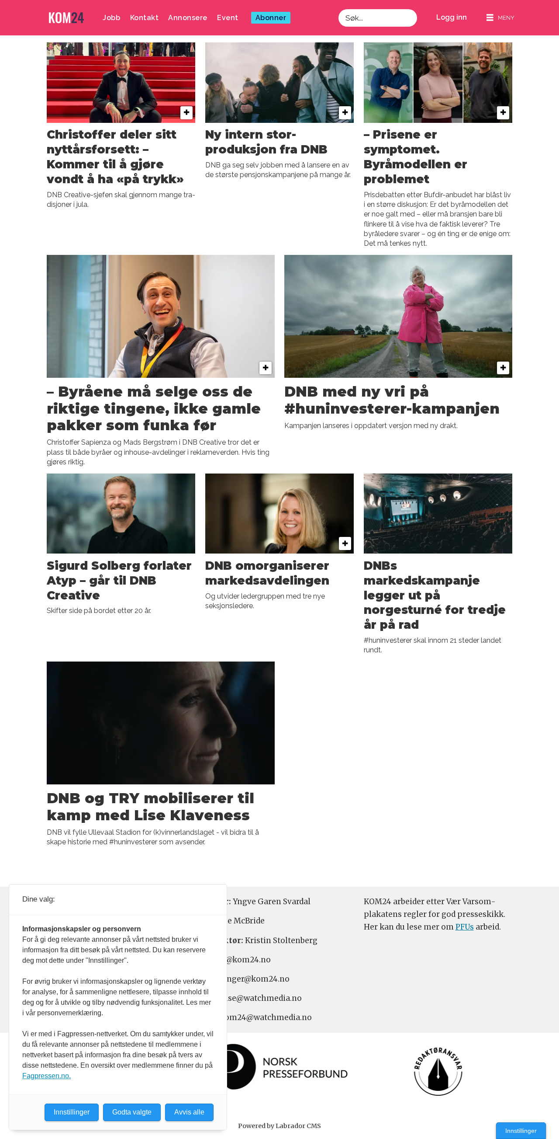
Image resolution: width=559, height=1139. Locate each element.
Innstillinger (521, 1130)
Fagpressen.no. (46, 1076)
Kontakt (144, 18)
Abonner (270, 18)
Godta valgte (132, 1112)
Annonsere (187, 18)
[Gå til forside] (66, 17)
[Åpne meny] (500, 17)
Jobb (111, 18)
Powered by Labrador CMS (279, 1126)
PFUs (464, 927)
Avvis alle (189, 1112)
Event (227, 18)
